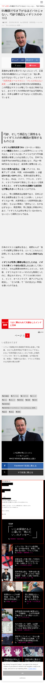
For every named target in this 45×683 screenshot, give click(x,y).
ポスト (19, 66)
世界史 (21, 400)
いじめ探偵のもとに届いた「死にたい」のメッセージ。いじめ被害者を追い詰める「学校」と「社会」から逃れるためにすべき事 (22, 532)
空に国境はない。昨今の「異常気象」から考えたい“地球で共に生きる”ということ (33, 597)
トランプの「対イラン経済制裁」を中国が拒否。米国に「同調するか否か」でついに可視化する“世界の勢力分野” (21, 359)
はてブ (30, 60)
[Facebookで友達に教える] (22, 464)
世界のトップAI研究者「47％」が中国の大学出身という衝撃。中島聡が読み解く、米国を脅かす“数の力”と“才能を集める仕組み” (12, 597)
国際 (5, 22)
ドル (5, 400)
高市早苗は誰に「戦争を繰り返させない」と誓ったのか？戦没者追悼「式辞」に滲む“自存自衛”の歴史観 (27, 574)
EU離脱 (6, 396)
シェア (15, 60)
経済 (5, 412)
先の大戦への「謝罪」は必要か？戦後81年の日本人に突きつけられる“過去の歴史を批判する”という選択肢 (27, 626)
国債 (28, 400)
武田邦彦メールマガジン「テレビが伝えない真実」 (20, 408)
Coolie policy (32, 668)
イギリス (25, 396)
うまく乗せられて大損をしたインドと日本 (26, 323)
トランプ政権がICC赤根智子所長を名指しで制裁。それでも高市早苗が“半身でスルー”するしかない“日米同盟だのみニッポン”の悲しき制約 (21, 350)
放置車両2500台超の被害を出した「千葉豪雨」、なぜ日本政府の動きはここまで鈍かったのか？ (27, 613)
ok (22, 673)
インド (34, 396)
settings (22, 678)
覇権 (18, 412)
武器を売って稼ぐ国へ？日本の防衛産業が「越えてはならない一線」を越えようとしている (27, 561)
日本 (35, 400)
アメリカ (15, 396)
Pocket (33, 65)
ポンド (13, 400)
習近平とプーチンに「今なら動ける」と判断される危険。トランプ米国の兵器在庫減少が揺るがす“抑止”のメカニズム (27, 639)
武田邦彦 (7, 404)
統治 (12, 412)
